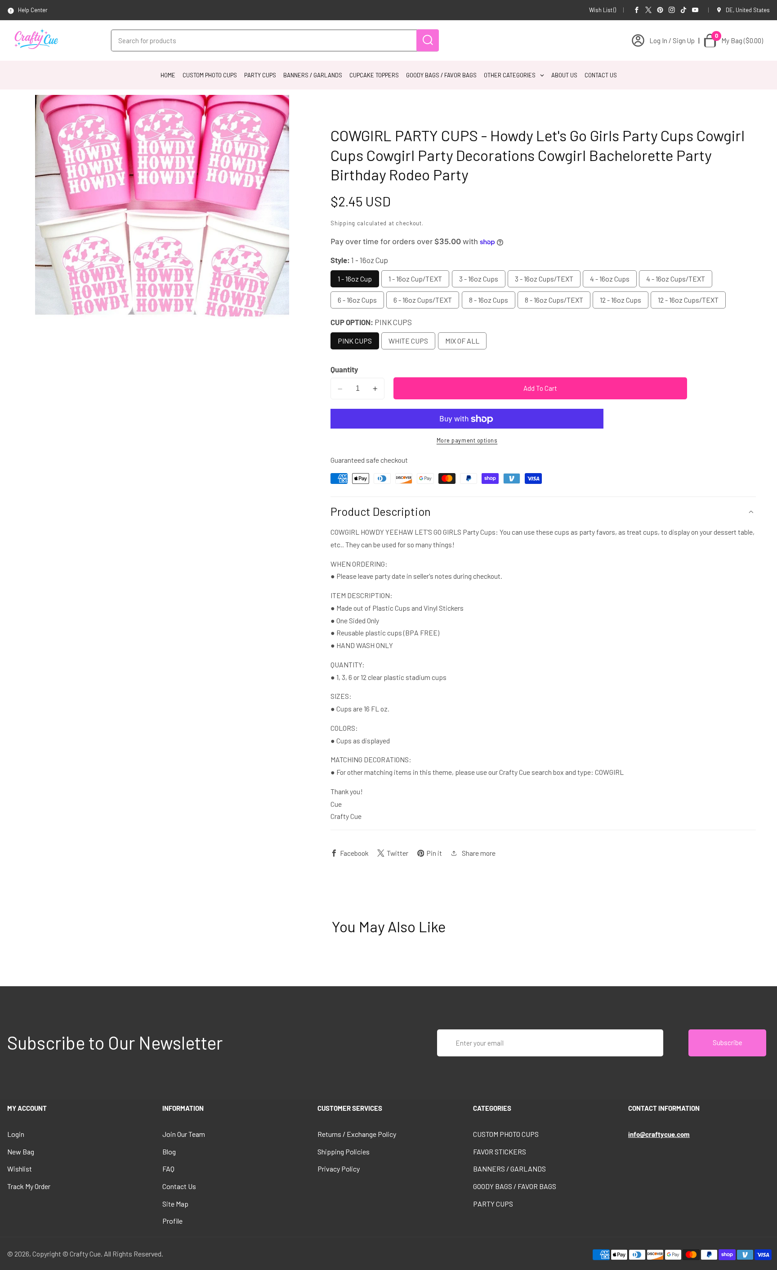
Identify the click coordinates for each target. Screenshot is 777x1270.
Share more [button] (479, 853)
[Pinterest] (660, 10)
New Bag (20, 1151)
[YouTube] (695, 10)
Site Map (175, 1203)
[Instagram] (672, 10)
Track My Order (28, 1186)
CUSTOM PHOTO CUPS (506, 1134)
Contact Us (179, 1186)
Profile (172, 1220)
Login (15, 1134)
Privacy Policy (338, 1168)
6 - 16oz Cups (357, 300)
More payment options (467, 440)
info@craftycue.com (659, 1134)
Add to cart (540, 389)
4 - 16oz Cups (610, 278)
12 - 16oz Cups (620, 300)
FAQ (168, 1168)
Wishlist (19, 1168)
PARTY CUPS (493, 1203)
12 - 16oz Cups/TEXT (688, 300)
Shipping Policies (343, 1151)
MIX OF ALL (462, 340)
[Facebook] (637, 10)
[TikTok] (683, 10)
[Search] (427, 40)
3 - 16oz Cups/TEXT (544, 278)
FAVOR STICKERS (499, 1151)
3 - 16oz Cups (478, 278)
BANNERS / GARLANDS (509, 1168)
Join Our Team (183, 1134)
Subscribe (727, 1042)
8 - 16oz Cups (488, 300)
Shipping (342, 223)
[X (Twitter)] (648, 10)
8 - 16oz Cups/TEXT (554, 300)
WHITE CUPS (408, 340)
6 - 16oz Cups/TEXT (422, 300)
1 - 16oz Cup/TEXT (415, 278)
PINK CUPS (355, 340)
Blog (169, 1151)
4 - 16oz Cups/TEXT (675, 278)
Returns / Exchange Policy (356, 1134)
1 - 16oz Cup (355, 278)
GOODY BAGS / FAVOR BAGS (514, 1186)
